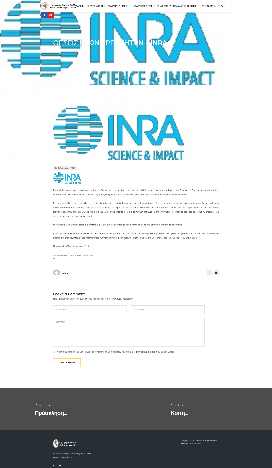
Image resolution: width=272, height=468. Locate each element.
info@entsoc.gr (66, 457)
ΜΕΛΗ (125, 6)
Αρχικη (81, 6)
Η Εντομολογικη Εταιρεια (102, 6)
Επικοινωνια (208, 6)
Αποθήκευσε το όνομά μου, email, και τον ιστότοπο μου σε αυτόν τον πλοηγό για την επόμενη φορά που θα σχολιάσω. (115, 351)
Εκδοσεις (162, 6)
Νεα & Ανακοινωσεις (184, 6)
